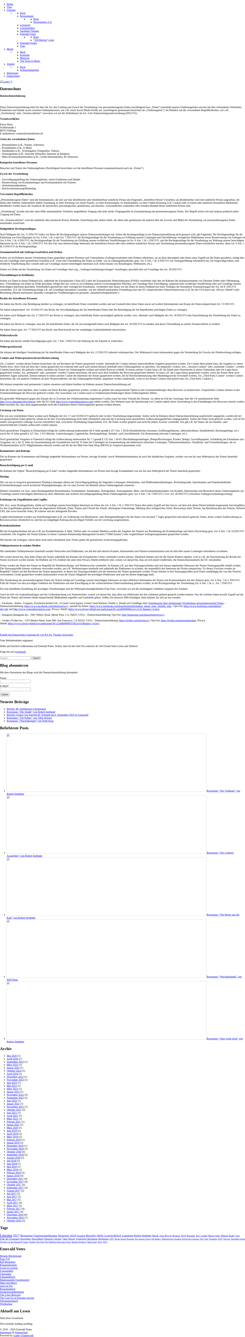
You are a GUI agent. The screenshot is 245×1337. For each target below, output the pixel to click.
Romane (191, 1235)
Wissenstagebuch (9, 1301)
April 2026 (12, 1058)
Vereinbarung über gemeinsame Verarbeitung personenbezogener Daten (186, 603)
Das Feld (40, 1242)
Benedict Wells (95, 1235)
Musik (155, 1235)
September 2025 (15, 1061)
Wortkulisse (6, 1304)
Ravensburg (25, 1239)
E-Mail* (4, 686)
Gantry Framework (23, 1335)
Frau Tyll (5, 1259)
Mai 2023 (12, 1085)
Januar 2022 (13, 1103)
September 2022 (15, 1097)
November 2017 (15, 1181)
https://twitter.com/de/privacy (134, 620)
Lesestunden (6, 1271)
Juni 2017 (12, 1196)
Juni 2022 (12, 1100)
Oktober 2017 (14, 1184)
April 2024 (12, 1073)
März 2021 (12, 1118)
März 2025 (12, 1064)
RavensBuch (38, 1239)
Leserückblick (112, 1235)
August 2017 (13, 1190)
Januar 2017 (13, 1211)
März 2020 (12, 1127)
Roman (176, 1235)
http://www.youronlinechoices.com (32, 609)
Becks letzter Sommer (124, 1239)
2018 (73, 1235)
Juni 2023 (12, 1082)
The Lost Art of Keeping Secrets (17, 1298)
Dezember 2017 (15, 1178)
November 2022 (15, 1094)
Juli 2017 (11, 1193)
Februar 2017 (14, 1208)
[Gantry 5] (6, 81)
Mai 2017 (12, 1199)
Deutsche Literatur (53, 1239)
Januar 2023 (13, 1091)
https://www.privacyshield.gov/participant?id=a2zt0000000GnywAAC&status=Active (113, 609)
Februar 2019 (14, 1139)
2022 (99, 1242)
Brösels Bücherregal (10, 1256)
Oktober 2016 (14, 1220)
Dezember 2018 (15, 1145)
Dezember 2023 (15, 1076)
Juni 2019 (12, 1130)
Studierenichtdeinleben (12, 1292)
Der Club (204, 1239)
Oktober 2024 (14, 1070)
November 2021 (15, 1106)
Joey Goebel (202, 1235)
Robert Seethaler (143, 1235)
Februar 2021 (14, 1121)
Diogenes (63, 1235)
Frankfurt (213, 1239)
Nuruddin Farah (238, 1239)
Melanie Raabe (228, 1235)
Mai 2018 (12, 1166)
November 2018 (15, 1148)
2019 (220, 1239)
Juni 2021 (12, 1112)
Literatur (6, 1235)
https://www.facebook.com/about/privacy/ (46, 606)
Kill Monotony (8, 1262)
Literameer (5, 1274)
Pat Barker (156, 1239)
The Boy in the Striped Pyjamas (14, 1242)
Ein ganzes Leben (143, 1239)
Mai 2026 (12, 1055)
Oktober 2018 (14, 1151)
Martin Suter (214, 1235)
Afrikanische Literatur (171, 1239)
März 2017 (12, 1205)
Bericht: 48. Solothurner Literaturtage (26, 708)
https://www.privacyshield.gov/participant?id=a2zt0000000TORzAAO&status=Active (53, 623)
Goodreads (20, 651)
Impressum (6, 1332)
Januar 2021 (13, 1124)
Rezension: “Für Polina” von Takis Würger (29, 717)
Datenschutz (21, 1332)
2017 (16, 1235)
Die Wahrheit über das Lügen (58, 1242)
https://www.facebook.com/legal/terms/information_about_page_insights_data (130, 606)
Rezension (26, 1235)
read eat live (6, 1286)
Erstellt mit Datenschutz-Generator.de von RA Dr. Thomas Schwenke (36, 634)
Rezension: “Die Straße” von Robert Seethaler (31, 711)
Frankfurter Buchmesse (87, 1239)
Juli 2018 (11, 1160)
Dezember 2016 (15, 1214)
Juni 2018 (12, 1163)
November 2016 (15, 1217)
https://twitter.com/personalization (178, 620)
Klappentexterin (8, 1265)
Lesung (80, 1235)
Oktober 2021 (14, 1109)
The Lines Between (10, 1295)
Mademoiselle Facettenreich (14, 1280)
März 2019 (12, 1136)
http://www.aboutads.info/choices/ (18, 401)
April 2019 (12, 1133)
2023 (105, 1242)
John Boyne (165, 1235)
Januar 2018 (13, 1175)
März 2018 (12, 1169)
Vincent (226, 1239)
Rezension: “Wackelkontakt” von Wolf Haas (30, 720)
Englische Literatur (190, 1239)
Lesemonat (127, 1235)
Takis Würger (68, 1239)
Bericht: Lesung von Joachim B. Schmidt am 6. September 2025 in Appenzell (47, 714)
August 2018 (13, 1157)
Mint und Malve (8, 1283)
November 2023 (15, 1079)
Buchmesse (103, 1239)
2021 (111, 1239)
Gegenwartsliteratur (45, 1235)
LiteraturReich (7, 1277)
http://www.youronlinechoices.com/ (75, 401)
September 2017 (15, 1187)
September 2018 (15, 1154)
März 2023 (12, 1088)
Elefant (32, 1242)
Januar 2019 (13, 1142)
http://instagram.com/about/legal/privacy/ (143, 614)
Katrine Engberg (79, 1242)
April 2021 (12, 1115)
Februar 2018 (14, 1172)
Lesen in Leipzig (9, 1268)
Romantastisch (7, 1289)
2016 (183, 1235)
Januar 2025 (13, 1067)
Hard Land (92, 1242)
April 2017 (12, 1202)
